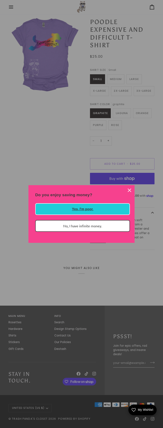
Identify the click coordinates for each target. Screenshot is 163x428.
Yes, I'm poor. (82, 209)
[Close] (129, 190)
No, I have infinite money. (82, 226)
